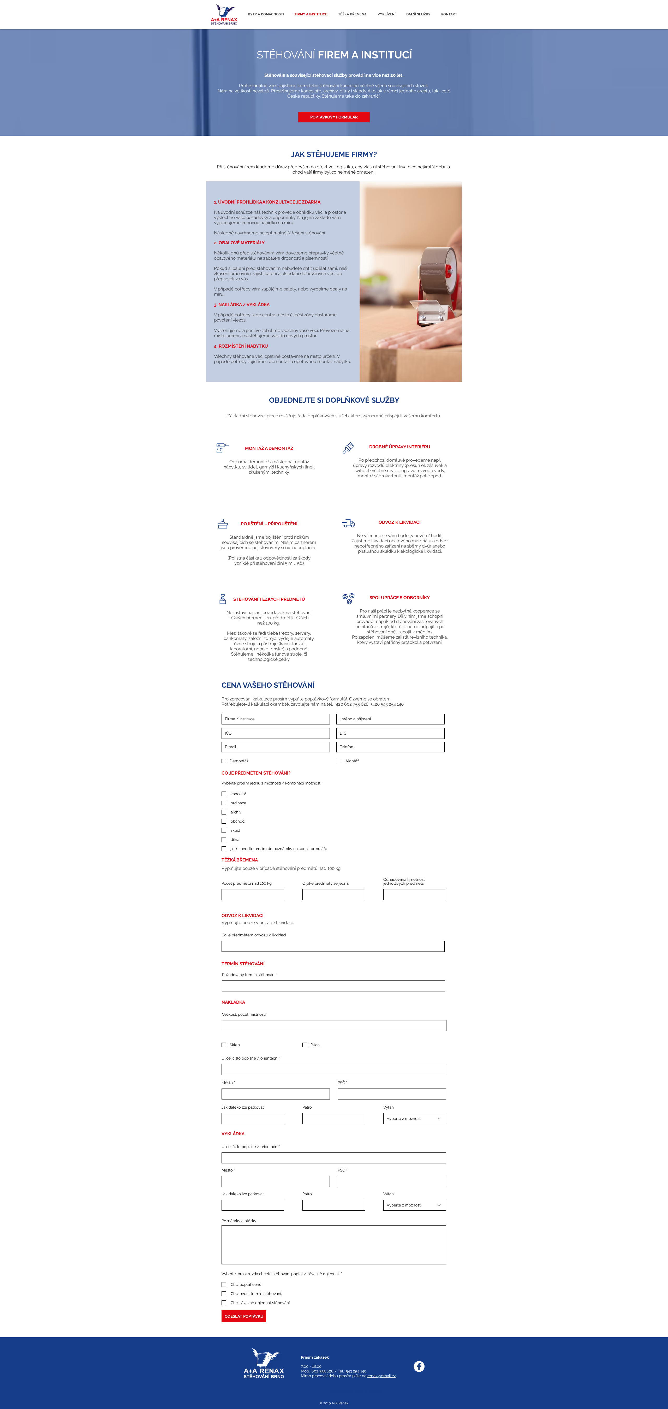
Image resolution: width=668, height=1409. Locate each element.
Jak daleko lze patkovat (243, 1107)
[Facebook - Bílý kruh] (419, 1366)
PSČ (341, 1083)
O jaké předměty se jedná (325, 883)
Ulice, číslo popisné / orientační (250, 1058)
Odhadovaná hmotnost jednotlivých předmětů (404, 881)
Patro (307, 1107)
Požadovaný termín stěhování (248, 975)
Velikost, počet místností (244, 1014)
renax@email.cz (381, 1376)
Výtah (388, 1107)
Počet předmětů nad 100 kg (247, 883)
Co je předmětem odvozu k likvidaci (254, 935)
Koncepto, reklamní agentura (360, 1391)
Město (227, 1083)
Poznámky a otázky (239, 1221)
